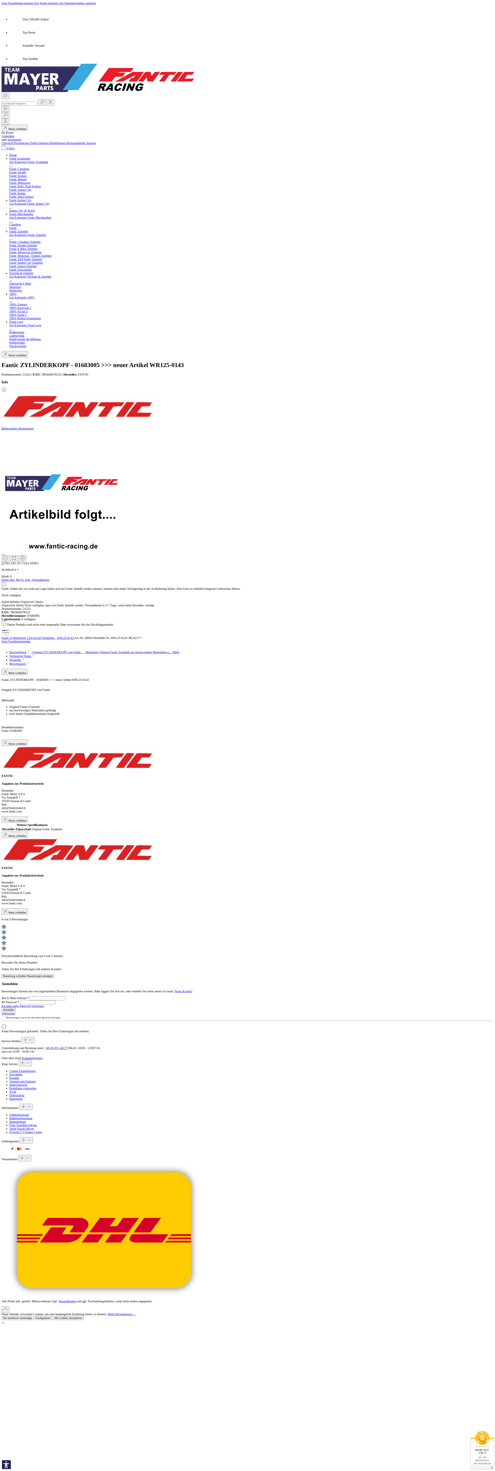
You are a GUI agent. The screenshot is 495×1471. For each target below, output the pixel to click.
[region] (247, 497)
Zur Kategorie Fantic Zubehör (27, 235)
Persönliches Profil (26, 143)
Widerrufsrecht (18, 1085)
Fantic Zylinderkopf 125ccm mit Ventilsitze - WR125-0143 (38, 638)
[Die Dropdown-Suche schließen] (50, 102)
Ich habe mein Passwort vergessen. (23, 1006)
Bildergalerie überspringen (18, 428)
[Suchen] (42, 102)
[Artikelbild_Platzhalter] (62, 490)
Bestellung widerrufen (22, 1088)
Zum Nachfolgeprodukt (16, 641)
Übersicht (8, 143)
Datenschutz (16, 1095)
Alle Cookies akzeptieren (68, 1318)
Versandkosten (67, 1301)
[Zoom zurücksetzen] (14, 558)
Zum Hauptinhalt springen (18, 3)
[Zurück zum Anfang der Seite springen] (5, 1309)
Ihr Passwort (10, 1002)
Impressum (16, 1098)
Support (91, 143)
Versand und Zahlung (22, 1081)
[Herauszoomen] (5, 558)
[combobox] (19, 104)
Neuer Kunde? (183, 991)
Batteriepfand (17, 1121)
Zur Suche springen (46, 3)
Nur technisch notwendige (17, 1318)
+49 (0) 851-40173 (56, 1048)
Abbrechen (8, 1013)
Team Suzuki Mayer (21, 1128)
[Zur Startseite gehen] (98, 91)
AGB (12, 1092)
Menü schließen (17, 129)
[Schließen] (3, 554)
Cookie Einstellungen (22, 1071)
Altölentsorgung (19, 1114)
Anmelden (8, 136)
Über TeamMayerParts (23, 1125)
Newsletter (15, 1074)
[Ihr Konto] (5, 121)
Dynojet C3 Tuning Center (25, 1132)
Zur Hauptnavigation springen (77, 3)
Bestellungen (58, 143)
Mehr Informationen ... (121, 1314)
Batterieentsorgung (20, 1118)
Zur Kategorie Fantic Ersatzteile (28, 162)
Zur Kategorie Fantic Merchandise (30, 217)
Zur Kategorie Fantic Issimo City (29, 203)
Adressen (44, 143)
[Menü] (5, 96)
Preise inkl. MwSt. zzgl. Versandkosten (25, 579)
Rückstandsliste (76, 143)
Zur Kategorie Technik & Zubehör (30, 276)
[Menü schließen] (10, 166)
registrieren (14, 139)
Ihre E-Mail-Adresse (15, 998)
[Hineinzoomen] (22, 558)
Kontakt (14, 1078)
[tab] (94, 652)
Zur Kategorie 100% (21, 297)
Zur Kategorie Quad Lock (25, 325)
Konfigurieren (43, 1318)
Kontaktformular (32, 1058)
